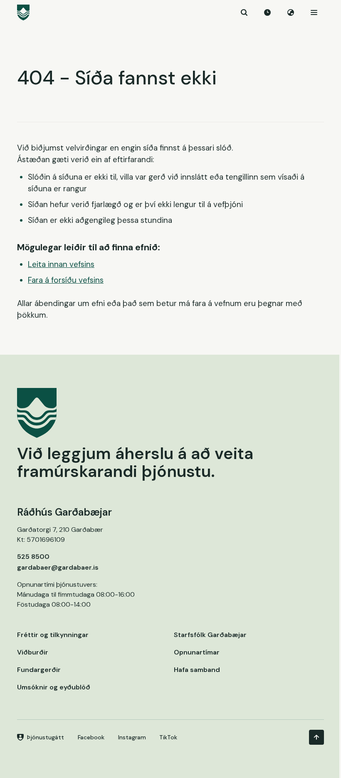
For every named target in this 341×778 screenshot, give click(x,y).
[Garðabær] (170, 12)
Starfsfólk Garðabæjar (210, 634)
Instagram (132, 737)
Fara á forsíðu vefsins (66, 280)
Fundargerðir (39, 669)
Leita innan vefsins (61, 264)
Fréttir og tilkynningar (53, 634)
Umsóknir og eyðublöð (53, 687)
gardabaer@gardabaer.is (58, 567)
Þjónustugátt (45, 737)
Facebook (91, 737)
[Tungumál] (291, 12)
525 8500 (33, 556)
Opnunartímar (197, 652)
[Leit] (244, 12)
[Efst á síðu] (316, 737)
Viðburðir (32, 652)
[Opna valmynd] (314, 12)
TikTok (168, 737)
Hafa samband (197, 669)
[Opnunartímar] (267, 12)
